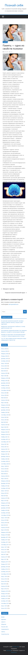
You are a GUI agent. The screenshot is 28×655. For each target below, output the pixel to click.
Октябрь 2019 (4, 488)
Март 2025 (4, 375)
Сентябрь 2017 (5, 544)
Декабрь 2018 (4, 508)
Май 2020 (3, 473)
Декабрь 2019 (4, 483)
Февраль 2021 (4, 451)
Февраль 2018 (4, 532)
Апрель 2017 (4, 557)
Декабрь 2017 (4, 537)
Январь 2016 (4, 593)
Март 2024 (4, 402)
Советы (3, 631)
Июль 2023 (4, 417)
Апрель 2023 (4, 424)
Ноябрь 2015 (4, 598)
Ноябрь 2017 (4, 539)
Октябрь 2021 (4, 439)
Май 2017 (3, 554)
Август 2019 (4, 490)
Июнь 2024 (4, 395)
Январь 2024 (4, 407)
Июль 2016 (4, 579)
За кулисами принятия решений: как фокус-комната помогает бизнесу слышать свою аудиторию (12, 322)
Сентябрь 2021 (5, 441)
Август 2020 (4, 466)
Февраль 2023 (4, 429)
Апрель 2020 (4, 476)
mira (11, 51)
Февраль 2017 (4, 561)
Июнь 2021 (4, 446)
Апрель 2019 (4, 498)
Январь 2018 (4, 535)
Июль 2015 (4, 608)
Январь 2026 (4, 356)
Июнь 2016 (4, 581)
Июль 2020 (4, 468)
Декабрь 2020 (4, 456)
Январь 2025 (4, 380)
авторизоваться (13, 304)
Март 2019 (4, 500)
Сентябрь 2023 (5, 415)
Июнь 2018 (4, 522)
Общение (5, 42)
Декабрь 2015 (4, 596)
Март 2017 (4, 559)
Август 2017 (4, 547)
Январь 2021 (4, 454)
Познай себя (14, 5)
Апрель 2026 (4, 351)
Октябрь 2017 (4, 542)
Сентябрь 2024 (5, 390)
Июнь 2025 (4, 368)
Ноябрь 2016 (4, 569)
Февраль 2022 (4, 434)
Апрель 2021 (4, 449)
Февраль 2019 (4, 503)
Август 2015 (4, 606)
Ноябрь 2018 (4, 510)
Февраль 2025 (4, 378)
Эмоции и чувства (8, 289)
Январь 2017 (4, 564)
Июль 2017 (4, 549)
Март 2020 (4, 478)
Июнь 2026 (4, 348)
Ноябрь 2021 (4, 437)
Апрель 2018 (4, 527)
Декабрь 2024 (4, 383)
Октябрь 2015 (4, 601)
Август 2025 (4, 363)
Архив (2, 617)
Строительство (5, 634)
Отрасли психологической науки (15, 292)
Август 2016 (4, 576)
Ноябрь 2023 (4, 412)
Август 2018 (4, 517)
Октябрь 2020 (4, 461)
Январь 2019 (4, 505)
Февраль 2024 (4, 405)
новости (3, 622)
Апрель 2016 (4, 586)
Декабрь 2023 (4, 410)
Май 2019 (3, 495)
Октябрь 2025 (4, 361)
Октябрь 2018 (4, 512)
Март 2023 (4, 427)
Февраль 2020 (4, 481)
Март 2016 (4, 588)
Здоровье (3, 619)
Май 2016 (3, 584)
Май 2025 (3, 370)
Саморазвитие (5, 629)
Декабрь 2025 (4, 358)
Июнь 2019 (4, 493)
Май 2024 (3, 397)
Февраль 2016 (4, 591)
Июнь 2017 (4, 552)
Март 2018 (4, 530)
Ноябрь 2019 (4, 486)
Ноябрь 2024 (4, 385)
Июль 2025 (4, 366)
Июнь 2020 (4, 471)
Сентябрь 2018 (5, 515)
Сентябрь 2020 (5, 464)
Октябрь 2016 (4, 571)
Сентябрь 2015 (5, 603)
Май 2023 (3, 422)
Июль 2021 (4, 444)
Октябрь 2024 (4, 388)
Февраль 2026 (4, 353)
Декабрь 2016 (4, 566)
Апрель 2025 (4, 373)
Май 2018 (3, 525)
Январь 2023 (4, 432)
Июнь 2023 (4, 419)
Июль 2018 (4, 520)
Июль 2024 (4, 393)
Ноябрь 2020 (4, 459)
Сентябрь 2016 (5, 574)
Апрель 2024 (4, 400)
